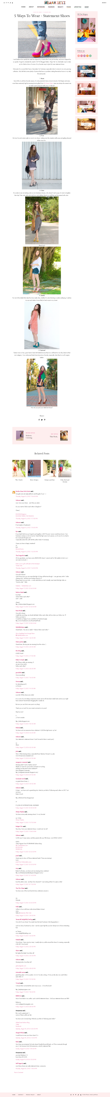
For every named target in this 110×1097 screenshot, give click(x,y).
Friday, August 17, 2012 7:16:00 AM (25, 678)
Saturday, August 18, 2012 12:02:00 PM (27, 1029)
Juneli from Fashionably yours (23, 862)
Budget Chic (19, 826)
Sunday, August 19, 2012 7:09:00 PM (26, 1049)
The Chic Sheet (20, 888)
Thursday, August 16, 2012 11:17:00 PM (27, 519)
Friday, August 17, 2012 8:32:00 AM (26, 747)
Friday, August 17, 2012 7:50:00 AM (26, 724)
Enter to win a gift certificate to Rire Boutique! (28, 564)
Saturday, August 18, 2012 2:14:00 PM (26, 1038)
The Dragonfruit (20, 555)
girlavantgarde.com (21, 966)
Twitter (17, 1024)
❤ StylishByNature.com (22, 635)
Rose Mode (19, 611)
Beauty (60, 7)
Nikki (17, 907)
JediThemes (96, 1094)
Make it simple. (20, 660)
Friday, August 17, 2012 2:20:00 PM (26, 947)
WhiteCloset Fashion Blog (22, 1023)
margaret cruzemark (22, 762)
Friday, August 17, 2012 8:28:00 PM (25, 1007)
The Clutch (19, 480)
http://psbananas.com (22, 845)
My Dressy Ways (48, 83)
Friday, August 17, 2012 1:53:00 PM (25, 936)
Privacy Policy (30, 1094)
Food (69, 7)
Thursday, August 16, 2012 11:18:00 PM (27, 528)
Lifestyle (77, 7)
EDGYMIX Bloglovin (21, 514)
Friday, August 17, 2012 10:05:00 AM (26, 808)
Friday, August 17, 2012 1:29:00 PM (25, 916)
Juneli (17, 856)
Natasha (18, 940)
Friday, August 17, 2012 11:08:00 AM (26, 831)
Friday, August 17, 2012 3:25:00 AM (26, 647)
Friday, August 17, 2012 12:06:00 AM (26, 588)
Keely (17, 1042)
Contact (20, 1094)
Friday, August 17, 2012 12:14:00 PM (26, 875)
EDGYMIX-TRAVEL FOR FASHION (25, 516)
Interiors (41, 7)
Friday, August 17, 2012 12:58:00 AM (26, 623)
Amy (17, 868)
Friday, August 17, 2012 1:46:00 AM (26, 638)
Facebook (18, 1026)
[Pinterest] (84, 56)
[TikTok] (87, 56)
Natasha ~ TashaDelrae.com (23, 586)
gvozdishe (19, 673)
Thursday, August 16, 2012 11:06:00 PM (27, 496)
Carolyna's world (20, 779)
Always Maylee (20, 812)
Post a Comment (18, 1072)
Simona (18, 681)
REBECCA (18, 996)
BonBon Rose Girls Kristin (23, 491)
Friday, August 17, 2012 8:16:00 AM (25, 733)
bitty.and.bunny (20, 549)
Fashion (51, 7)
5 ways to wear (37, 12)
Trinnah (18, 983)
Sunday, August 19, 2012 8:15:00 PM (26, 1060)
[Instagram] (81, 56)
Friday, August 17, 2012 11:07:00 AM (26, 822)
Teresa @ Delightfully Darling (24, 919)
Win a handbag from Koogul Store (25, 633)
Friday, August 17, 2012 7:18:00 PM (25, 992)
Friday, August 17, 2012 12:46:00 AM (26, 607)
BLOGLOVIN (19, 847)
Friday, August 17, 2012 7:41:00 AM (25, 689)
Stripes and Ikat (50, 480)
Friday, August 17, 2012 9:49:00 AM (26, 784)
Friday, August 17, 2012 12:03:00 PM (26, 852)
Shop (87, 7)
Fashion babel (20, 592)
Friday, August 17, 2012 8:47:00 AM (26, 758)
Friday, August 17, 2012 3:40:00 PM (26, 956)
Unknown (18, 500)
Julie (17, 751)
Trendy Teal (19, 566)
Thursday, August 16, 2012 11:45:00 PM (27, 568)
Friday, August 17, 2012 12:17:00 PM (26, 884)
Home (23, 7)
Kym (17, 531)
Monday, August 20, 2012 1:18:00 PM (26, 1069)
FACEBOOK (19, 849)
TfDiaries (87, 1094)
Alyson (17, 951)
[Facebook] (78, 56)
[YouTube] (90, 56)
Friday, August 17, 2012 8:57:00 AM (26, 775)
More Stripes (34, 480)
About (31, 7)
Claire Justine (19, 642)
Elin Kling (18, 651)
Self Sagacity (19, 1063)
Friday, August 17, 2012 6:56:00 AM (26, 669)
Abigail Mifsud (20, 1033)
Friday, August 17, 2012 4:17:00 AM (25, 656)
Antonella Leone (20, 972)
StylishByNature (20, 627)
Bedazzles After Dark (25, 913)
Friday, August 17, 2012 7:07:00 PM (25, 979)
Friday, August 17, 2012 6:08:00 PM (26, 968)
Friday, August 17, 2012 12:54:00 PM (26, 903)
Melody (18, 728)
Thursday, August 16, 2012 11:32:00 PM (27, 552)
